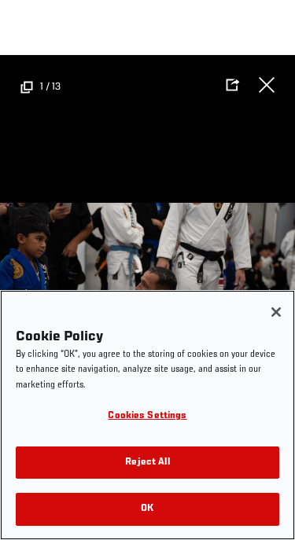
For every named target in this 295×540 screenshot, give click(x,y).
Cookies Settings (147, 416)
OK (147, 509)
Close (267, 85)
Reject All (147, 462)
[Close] (276, 312)
